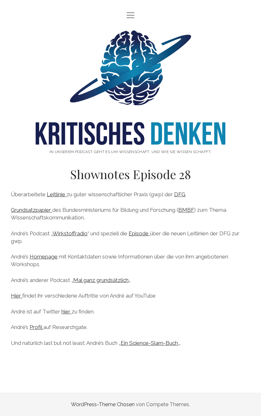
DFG (179, 194)
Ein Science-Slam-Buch (149, 343)
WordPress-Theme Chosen (103, 404)
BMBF (186, 210)
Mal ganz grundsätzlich (101, 280)
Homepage (44, 256)
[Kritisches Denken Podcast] (130, 138)
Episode (139, 233)
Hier (16, 295)
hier (66, 311)
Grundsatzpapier (31, 210)
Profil (36, 327)
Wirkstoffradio (70, 233)
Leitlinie (57, 194)
